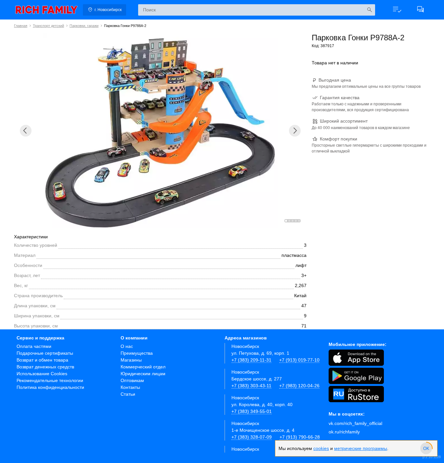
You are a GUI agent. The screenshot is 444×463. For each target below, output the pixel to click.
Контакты (130, 387)
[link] (46, 10)
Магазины (131, 360)
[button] (397, 10)
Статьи (128, 394)
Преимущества (137, 353)
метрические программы (360, 448)
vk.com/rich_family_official (355, 423)
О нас (127, 346)
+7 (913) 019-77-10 (299, 360)
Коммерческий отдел (143, 366)
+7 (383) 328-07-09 (251, 437)
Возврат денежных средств (45, 366)
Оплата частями (34, 346)
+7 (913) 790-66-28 (300, 437)
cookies (321, 448)
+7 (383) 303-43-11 (251, 385)
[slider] (426, 448)
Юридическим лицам (143, 373)
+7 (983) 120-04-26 (299, 385)
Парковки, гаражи (84, 26)
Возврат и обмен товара (42, 360)
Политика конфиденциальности (50, 387)
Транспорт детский (48, 26)
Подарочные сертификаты (45, 353)
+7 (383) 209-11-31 (251, 360)
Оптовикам (132, 380)
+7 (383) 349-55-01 (251, 411)
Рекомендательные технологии (50, 380)
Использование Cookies (42, 373)
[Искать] (369, 10)
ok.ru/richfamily (344, 431)
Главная (20, 26)
